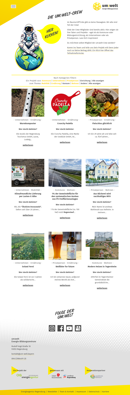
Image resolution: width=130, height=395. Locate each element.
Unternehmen (59, 80)
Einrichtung (85, 80)
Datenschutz (94, 391)
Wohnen (75, 83)
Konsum (66, 83)
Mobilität (45, 83)
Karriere (105, 391)
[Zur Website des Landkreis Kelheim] (102, 377)
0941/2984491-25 (18, 358)
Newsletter (52, 391)
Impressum (81, 391)
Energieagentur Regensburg (33, 391)
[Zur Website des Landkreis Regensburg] (69, 378)
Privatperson (72, 80)
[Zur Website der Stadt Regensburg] (55, 378)
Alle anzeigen (98, 80)
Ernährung (56, 83)
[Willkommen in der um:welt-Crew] (37, 71)
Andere (84, 83)
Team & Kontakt (67, 391)
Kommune (46, 80)
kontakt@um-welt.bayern (22, 354)
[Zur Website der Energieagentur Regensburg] (28, 377)
